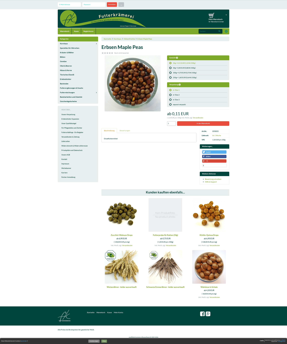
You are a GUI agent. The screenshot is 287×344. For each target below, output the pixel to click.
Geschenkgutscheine (68, 101)
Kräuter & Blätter (67, 52)
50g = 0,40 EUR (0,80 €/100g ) (184, 68)
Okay (104, 341)
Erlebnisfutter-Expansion (70, 119)
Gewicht (172, 58)
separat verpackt (179, 104)
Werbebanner (66, 168)
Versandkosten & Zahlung (70, 137)
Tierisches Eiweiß (67, 75)
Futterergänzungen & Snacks (71, 88)
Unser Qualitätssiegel (68, 123)
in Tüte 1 (176, 90)
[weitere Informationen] (214, 165)
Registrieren (88, 31)
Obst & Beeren (66, 66)
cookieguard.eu (281, 341)
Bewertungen (125, 131)
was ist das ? (24, 341)
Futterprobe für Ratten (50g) (165, 235)
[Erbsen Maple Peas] (133, 84)
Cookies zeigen (94, 341)
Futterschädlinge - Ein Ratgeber (72, 132)
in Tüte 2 (176, 95)
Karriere (64, 173)
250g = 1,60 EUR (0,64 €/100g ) (185, 77)
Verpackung (174, 85)
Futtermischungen (67, 92)
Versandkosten (198, 118)
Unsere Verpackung (68, 114)
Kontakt (64, 159)
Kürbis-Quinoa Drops (209, 235)
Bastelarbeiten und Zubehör (71, 97)
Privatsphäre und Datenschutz (72, 150)
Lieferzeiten (65, 141)
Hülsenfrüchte (129, 39)
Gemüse (63, 61)
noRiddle (283, 340)
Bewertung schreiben (213, 179)
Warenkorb (64, 31)
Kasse (76, 31)
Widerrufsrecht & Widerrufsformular (74, 146)
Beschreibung (109, 131)
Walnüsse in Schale (209, 287)
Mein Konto (118, 312)
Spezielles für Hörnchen (69, 48)
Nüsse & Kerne (66, 70)
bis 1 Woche (216, 135)
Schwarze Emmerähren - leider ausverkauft (165, 287)
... (121, 4)
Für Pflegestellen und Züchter (71, 128)
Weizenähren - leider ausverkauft (122, 287)
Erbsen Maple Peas (144, 39)
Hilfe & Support (211, 182)
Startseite (107, 39)
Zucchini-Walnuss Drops (122, 235)
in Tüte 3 (176, 100)
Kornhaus (117, 39)
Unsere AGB (65, 155)
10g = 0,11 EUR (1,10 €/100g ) (184, 63)
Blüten (62, 57)
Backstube (64, 84)
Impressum (65, 164)
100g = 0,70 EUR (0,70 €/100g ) (185, 73)
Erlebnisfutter (65, 79)
